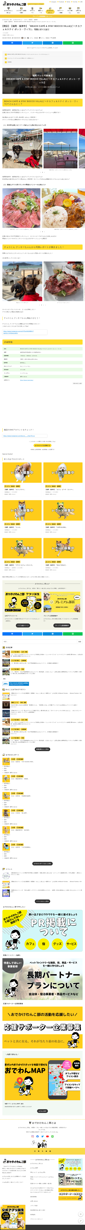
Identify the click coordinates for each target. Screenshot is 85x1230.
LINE (81, 2)
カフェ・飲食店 (34, 38)
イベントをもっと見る (42, 901)
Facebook (61, 2)
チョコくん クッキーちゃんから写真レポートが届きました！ (21, 58)
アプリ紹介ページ (23, 625)
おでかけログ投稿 (80, 1220)
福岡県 (54, 38)
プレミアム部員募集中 (62, 625)
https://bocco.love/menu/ (26, 380)
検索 (79, 642)
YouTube (75, 2)
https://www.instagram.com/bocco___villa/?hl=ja (19, 436)
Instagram (53, 2)
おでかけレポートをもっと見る (42, 863)
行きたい (80, 1214)
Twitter (68, 2)
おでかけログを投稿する (42, 445)
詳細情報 (9, 62)
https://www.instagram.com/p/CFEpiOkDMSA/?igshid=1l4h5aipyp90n (18, 332)
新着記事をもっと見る (42, 749)
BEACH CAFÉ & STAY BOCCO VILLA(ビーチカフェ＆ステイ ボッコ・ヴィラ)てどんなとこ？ (28, 54)
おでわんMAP (42, 1111)
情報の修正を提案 (77, 383)
